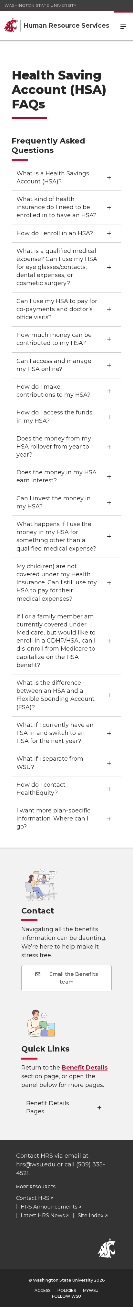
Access (42, 1290)
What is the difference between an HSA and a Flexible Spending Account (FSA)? (55, 695)
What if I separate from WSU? (49, 762)
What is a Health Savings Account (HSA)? (52, 177)
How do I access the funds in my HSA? (54, 416)
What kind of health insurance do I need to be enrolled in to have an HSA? (56, 207)
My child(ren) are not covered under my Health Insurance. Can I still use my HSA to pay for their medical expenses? (56, 582)
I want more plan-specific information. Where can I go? (53, 818)
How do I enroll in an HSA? (54, 233)
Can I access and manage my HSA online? (53, 365)
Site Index (91, 1215)
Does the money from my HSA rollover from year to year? (53, 446)
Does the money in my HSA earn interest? (56, 476)
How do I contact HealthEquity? (41, 788)
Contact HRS (32, 1198)
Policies (66, 1290)
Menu (123, 25)
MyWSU (90, 1290)
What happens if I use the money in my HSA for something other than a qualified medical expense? (56, 536)
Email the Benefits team (73, 978)
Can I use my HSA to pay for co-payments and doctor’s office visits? (56, 309)
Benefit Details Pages (47, 1107)
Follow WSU (66, 1296)
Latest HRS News (43, 1215)
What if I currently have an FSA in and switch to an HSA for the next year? (55, 733)
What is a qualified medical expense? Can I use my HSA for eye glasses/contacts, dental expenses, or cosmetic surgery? (56, 267)
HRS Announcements (49, 1207)
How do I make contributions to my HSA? (53, 390)
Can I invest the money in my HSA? (53, 502)
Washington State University (41, 5)
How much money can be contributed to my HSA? (54, 339)
